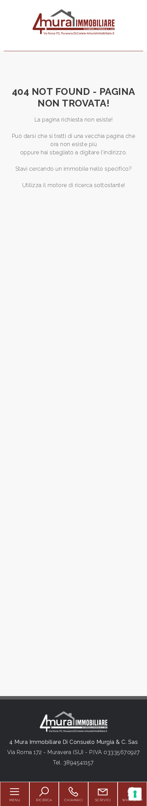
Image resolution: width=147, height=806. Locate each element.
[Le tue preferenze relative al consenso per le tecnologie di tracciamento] (135, 794)
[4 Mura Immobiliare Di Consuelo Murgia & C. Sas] (73, 21)
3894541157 (78, 762)
